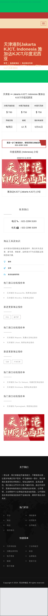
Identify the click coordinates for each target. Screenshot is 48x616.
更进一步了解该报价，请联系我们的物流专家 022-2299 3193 (24, 144)
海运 (9, 520)
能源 (9, 561)
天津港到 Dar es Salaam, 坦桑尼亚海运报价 (25, 382)
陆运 (9, 525)
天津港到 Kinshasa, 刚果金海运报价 (22, 387)
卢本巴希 (17, 362)
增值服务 (32, 515)
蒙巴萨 (16, 317)
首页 (5, 63)
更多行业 (32, 561)
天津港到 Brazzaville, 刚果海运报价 (22, 293)
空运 (9, 515)
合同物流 (32, 525)
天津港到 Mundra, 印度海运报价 (20, 298)
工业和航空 (33, 546)
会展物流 (32, 556)
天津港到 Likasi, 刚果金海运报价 (20, 342)
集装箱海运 (14, 63)
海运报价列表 (27, 63)
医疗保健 (10, 566)
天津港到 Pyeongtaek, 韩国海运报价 (22, 406)
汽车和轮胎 (11, 546)
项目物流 (10, 530)
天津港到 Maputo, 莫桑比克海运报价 (22, 338)
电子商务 (10, 556)
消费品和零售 (12, 551)
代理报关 (32, 520)
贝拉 (7, 317)
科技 (31, 551)
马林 (7, 362)
